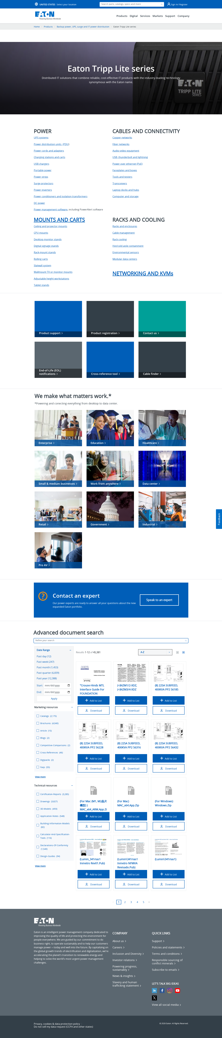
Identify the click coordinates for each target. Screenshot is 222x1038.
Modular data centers (125, 259)
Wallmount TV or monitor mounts (53, 272)
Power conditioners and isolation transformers (60, 196)
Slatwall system (42, 265)
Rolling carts (41, 259)
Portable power (42, 170)
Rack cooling (120, 239)
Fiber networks (121, 144)
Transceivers (120, 183)
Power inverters (43, 190)
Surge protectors (43, 183)
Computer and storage (125, 196)
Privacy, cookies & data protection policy (57, 1023)
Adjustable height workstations (51, 278)
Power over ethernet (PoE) (128, 163)
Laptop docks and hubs (126, 190)
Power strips (41, 176)
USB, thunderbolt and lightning (130, 157)
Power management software (51, 209)
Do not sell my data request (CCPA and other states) (63, 1026)
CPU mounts (41, 232)
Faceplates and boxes (125, 170)
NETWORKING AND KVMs (143, 273)
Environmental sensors (126, 252)
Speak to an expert (159, 600)
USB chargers (41, 163)
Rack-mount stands (45, 252)
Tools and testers (122, 176)
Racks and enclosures (125, 226)
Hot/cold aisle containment (128, 246)
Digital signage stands (46, 246)
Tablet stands (41, 285)
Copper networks (122, 137)
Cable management (124, 232)
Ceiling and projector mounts (50, 226)
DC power (39, 203)
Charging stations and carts (49, 157)
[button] (219, 519)
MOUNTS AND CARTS (59, 219)
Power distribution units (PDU (51, 144)
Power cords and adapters (49, 150)
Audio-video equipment (126, 150)
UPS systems (41, 137)
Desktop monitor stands (48, 239)
